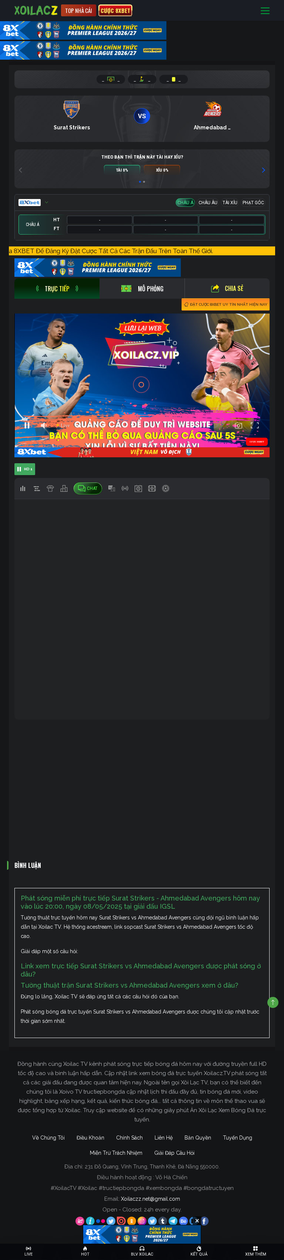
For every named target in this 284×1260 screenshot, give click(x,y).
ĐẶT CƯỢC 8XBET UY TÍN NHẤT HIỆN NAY (228, 304)
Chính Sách (129, 1138)
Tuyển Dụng (237, 1138)
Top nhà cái (78, 10)
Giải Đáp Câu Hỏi (174, 1153)
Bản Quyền (198, 1138)
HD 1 (28, 469)
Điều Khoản (90, 1138)
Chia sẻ (234, 288)
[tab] (56, 288)
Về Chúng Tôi (48, 1138)
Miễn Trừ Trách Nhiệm (116, 1153)
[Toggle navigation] (265, 10)
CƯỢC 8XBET (115, 10)
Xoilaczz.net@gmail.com (150, 1199)
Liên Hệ (164, 1138)
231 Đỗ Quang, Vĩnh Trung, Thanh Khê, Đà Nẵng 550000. (152, 1167)
